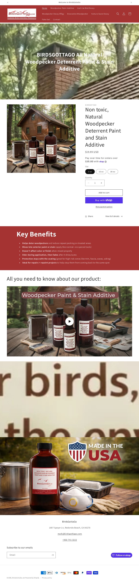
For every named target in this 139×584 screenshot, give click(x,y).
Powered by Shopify (32, 578)
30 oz (112, 171)
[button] (118, 14)
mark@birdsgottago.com (70, 533)
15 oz (101, 171)
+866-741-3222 (70, 539)
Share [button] (90, 216)
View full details (112, 216)
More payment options (104, 207)
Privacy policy (47, 578)
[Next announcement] (131, 2)
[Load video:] (69, 321)
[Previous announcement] (8, 2)
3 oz (90, 171)
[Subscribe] (53, 555)
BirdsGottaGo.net (18, 578)
